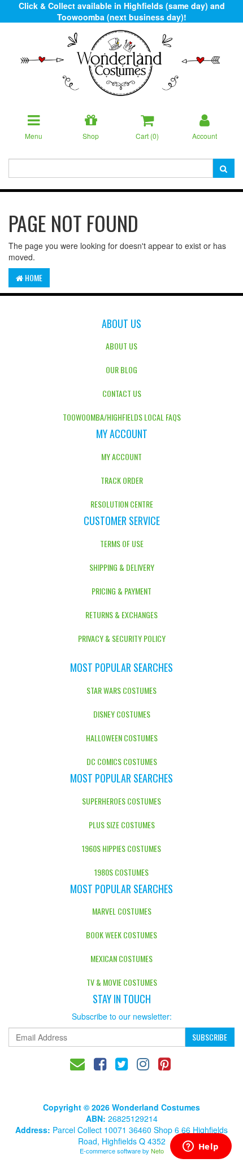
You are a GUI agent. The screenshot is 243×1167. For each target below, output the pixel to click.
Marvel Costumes (121, 911)
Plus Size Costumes (122, 825)
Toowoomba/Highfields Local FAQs (122, 417)
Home (32, 277)
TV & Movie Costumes (121, 982)
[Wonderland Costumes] (121, 58)
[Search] (223, 168)
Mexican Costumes (121, 958)
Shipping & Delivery (121, 567)
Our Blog (121, 369)
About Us (121, 346)
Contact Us (121, 393)
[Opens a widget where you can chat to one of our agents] (201, 1147)
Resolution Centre (121, 504)
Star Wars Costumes (121, 690)
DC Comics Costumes (121, 761)
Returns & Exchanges (121, 614)
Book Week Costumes (121, 935)
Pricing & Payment (121, 591)
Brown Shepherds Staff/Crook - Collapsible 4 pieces (81, 1120)
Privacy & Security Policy (122, 638)
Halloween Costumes (122, 738)
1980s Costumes (121, 872)
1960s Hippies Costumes (121, 848)
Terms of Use (122, 543)
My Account (121, 456)
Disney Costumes (121, 714)
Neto (157, 1150)
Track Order (122, 480)
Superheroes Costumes (121, 801)
